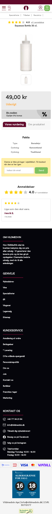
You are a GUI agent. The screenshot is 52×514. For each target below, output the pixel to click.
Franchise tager (10, 392)
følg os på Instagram (16, 443)
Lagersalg (7, 311)
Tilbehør (26, 15)
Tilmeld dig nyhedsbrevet (18, 431)
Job (4, 374)
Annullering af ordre (12, 338)
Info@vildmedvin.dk (31, 502)
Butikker (6, 386)
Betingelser (8, 344)
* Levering (7, 350)
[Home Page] (26, 8)
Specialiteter (14, 15)
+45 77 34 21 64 (14, 419)
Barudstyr (37, 15)
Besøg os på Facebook (18, 437)
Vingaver (7, 305)
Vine (5, 288)
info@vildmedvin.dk (16, 425)
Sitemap (6, 317)
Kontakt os (8, 380)
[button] (40, 8)
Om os (6, 368)
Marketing (7, 398)
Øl (4, 300)
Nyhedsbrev (8, 282)
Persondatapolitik (11, 362)
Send (41, 170)
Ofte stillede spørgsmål (14, 356)
